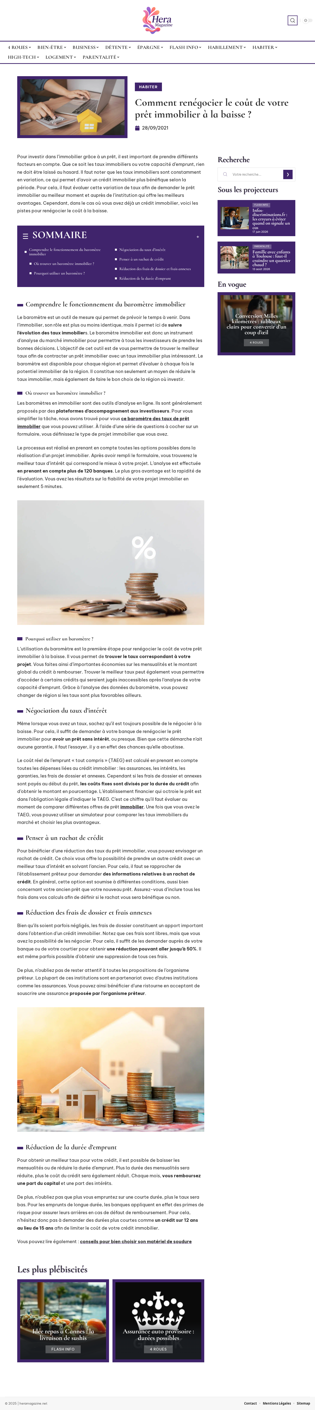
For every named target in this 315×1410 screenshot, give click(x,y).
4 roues (158, 1349)
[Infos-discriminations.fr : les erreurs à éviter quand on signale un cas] (234, 218)
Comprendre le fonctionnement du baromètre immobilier (65, 252)
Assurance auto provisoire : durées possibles (158, 1334)
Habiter (148, 87)
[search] (293, 20)
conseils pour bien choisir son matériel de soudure (136, 1241)
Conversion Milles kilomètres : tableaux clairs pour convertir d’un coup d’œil (256, 324)
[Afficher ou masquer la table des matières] (143, 237)
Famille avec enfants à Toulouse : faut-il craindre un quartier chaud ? (271, 258)
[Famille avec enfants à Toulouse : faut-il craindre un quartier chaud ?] (234, 257)
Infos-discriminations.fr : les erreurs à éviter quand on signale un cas (271, 218)
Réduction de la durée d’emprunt (145, 278)
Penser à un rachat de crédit (141, 259)
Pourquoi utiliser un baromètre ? (59, 273)
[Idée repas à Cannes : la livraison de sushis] (63, 1320)
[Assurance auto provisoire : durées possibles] (158, 1320)
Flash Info (63, 1349)
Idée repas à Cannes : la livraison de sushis (63, 1334)
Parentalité (261, 246)
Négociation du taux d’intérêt (142, 249)
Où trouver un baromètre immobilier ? (64, 263)
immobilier (132, 807)
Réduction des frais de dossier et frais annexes (155, 268)
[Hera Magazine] (157, 20)
